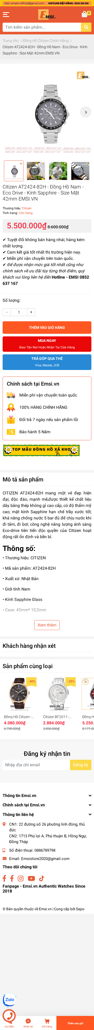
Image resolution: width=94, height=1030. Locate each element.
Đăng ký (80, 764)
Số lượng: (11, 300)
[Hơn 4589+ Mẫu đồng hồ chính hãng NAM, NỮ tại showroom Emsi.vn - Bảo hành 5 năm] (47, 3)
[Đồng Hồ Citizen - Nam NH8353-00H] (20, 694)
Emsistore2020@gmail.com (45, 858)
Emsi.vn (45, 909)
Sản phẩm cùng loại (28, 666)
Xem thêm (47, 625)
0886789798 (44, 850)
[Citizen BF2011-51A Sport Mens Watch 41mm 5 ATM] (59, 694)
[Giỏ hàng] (85, 14)
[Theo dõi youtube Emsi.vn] (31, 878)
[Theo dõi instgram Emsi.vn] (21, 878)
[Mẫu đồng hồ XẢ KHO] (41, 450)
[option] (47, 112)
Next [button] (85, 112)
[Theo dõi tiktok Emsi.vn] (41, 878)
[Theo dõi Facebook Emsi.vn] (4, 878)
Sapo (80, 909)
